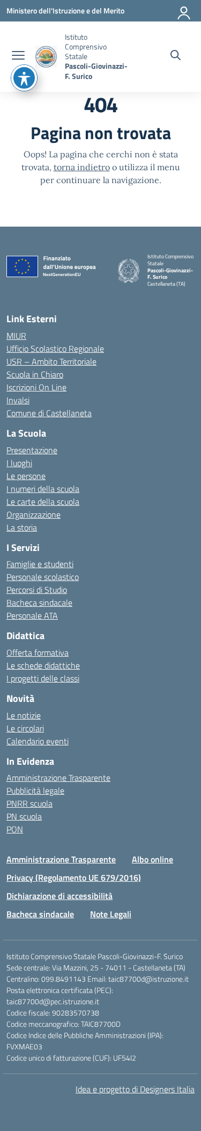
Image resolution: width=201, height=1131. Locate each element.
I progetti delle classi (42, 678)
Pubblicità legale (35, 790)
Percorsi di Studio (36, 589)
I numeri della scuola (42, 488)
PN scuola (24, 816)
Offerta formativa (37, 652)
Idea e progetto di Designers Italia (135, 1089)
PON (14, 829)
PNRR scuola (29, 803)
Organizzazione (33, 514)
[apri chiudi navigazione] (18, 56)
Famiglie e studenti (39, 563)
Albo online (152, 859)
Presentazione (31, 450)
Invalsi (17, 400)
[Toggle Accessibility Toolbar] (24, 78)
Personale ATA (32, 615)
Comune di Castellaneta (49, 413)
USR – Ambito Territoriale (51, 361)
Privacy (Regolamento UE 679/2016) (73, 877)
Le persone (26, 475)
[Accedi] (184, 11)
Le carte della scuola (42, 501)
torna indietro (82, 167)
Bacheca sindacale (39, 602)
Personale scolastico (42, 576)
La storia (21, 527)
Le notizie (23, 715)
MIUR (16, 335)
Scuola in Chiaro (34, 374)
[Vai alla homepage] (46, 57)
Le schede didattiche (43, 665)
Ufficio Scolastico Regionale (55, 348)
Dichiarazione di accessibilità (59, 895)
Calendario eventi (37, 741)
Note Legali (110, 914)
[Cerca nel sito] (175, 56)
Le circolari (25, 728)
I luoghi (19, 462)
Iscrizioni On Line (36, 387)
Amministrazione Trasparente (58, 777)
